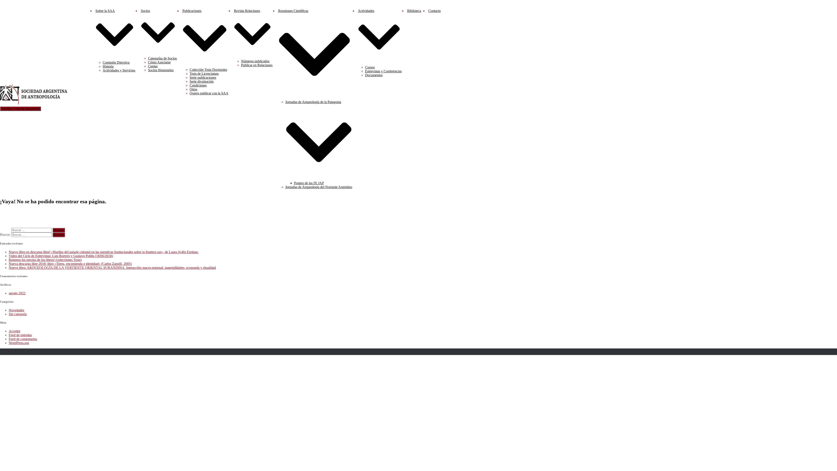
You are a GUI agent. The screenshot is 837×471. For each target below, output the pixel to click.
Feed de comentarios (23, 339)
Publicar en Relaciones (256, 65)
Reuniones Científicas (293, 11)
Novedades (16, 310)
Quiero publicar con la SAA (209, 93)
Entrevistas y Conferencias (383, 71)
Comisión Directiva (116, 62)
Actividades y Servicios (119, 70)
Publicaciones (191, 11)
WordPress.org (19, 343)
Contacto (434, 11)
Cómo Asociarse (159, 62)
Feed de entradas (20, 335)
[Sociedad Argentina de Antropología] (34, 104)
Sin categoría (18, 314)
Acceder (14, 331)
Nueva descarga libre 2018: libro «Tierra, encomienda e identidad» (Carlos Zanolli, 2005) (70, 264)
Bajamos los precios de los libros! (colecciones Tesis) (45, 260)
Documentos (374, 75)
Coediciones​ (198, 85)
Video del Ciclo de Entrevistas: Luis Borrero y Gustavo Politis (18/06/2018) (61, 256)
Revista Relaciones (247, 11)
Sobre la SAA (105, 11)
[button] (114, 55)
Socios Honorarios (161, 70)
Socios (145, 11)
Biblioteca (414, 11)
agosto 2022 (17, 293)
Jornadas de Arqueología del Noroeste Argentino (318, 187)
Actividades (366, 11)
